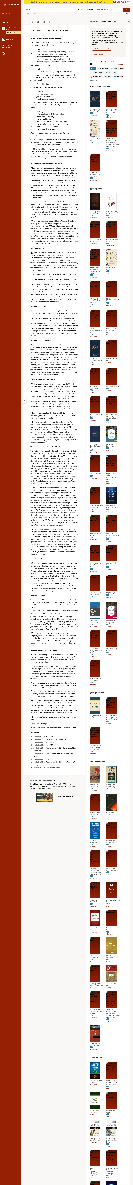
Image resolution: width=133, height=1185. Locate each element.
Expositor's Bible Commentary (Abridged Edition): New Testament (96, 871)
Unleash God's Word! (64, 799)
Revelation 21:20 (39, 762)
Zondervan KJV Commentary (95, 1044)
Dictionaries (97, 1057)
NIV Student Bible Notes (96, 415)
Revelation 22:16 (39, 768)
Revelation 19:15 (39, 736)
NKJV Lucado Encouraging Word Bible (112, 535)
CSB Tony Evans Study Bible (95, 212)
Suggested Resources (101, 86)
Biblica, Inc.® (57, 786)
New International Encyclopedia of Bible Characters (112, 717)
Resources (94, 21)
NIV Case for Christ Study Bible (112, 300)
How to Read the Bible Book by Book (96, 901)
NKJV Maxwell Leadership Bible (112, 564)
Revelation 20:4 (38, 739)
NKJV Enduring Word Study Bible (112, 506)
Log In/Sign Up (123, 2)
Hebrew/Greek (106, 21)
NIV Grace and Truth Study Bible (96, 110)
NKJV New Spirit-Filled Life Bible (95, 594)
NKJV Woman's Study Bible (111, 622)
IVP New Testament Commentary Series (113, 902)
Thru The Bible (111, 984)
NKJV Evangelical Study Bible (95, 534)
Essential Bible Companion (111, 841)
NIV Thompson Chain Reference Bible (95, 446)
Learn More (98, 54)
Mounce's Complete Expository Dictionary (93, 1171)
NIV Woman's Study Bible (110, 445)
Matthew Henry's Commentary (96, 929)
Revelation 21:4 (38, 745)
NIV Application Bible (95, 140)
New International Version (41, 780)
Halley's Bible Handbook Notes (112, 869)
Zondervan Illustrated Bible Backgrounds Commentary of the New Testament (113, 142)
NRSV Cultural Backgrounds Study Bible (96, 650)
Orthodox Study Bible (111, 650)
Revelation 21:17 (39, 753)
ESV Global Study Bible (112, 212)
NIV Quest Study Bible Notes (95, 387)
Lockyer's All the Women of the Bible (111, 1140)
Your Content (118, 21)
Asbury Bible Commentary (110, 786)
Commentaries (98, 762)
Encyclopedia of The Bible (95, 717)
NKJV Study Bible (112, 593)
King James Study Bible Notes (112, 240)
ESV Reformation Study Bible (95, 240)
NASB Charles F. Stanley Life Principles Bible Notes (95, 270)
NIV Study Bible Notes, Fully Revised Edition (111, 111)
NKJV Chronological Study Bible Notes (96, 506)
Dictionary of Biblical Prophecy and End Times (112, 1082)
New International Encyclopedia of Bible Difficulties (96, 747)
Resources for (101, 63)
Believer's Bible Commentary (95, 813)
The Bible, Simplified (93, 841)
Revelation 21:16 (39, 748)
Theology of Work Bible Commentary (96, 984)
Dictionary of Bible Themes (96, 1081)
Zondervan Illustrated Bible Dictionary (95, 174)
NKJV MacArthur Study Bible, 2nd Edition (95, 565)
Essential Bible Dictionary (111, 1111)
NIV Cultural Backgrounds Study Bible (96, 330)
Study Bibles (97, 188)
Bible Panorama (111, 812)
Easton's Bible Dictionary (94, 1111)
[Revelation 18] (24, 401)
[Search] (126, 10)
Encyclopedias (98, 693)
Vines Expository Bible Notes (95, 679)
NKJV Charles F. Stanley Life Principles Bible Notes (111, 477)
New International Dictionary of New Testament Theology (112, 1171)
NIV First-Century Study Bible (112, 330)
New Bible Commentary (110, 929)
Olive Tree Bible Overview (111, 957)
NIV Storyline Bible (112, 386)
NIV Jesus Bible (111, 358)
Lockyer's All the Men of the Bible (95, 1139)
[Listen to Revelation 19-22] (49, 22)
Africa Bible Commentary (94, 786)
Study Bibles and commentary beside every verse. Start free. (68, 2)
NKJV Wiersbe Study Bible (94, 622)
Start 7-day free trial (101, 49)
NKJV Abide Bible (96, 474)
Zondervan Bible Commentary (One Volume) (96, 1011)
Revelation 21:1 (38, 742)
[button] (121, 2)
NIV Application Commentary (95, 957)
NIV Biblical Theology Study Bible (95, 301)
